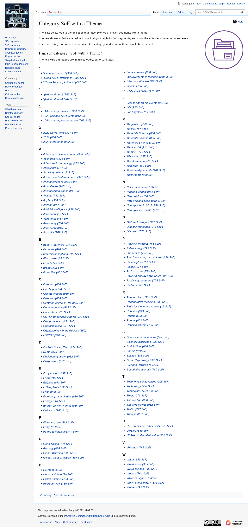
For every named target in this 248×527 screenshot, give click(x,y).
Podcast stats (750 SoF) (141, 271)
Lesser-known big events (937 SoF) (148, 102)
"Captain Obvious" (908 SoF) (61, 73)
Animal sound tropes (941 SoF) (62, 190)
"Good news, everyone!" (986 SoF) (64, 77)
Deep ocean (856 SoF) (57, 361)
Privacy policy (45, 522)
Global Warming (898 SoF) (59, 452)
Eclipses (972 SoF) (54, 382)
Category (45, 495)
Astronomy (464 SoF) (56, 218)
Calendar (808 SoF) (55, 284)
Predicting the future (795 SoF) (146, 280)
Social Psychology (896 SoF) (144, 360)
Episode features (64, 495)
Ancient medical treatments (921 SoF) (66, 177)
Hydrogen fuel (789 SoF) (58, 483)
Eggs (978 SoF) (53, 391)
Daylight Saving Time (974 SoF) (62, 347)
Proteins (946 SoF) (138, 285)
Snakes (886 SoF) (138, 355)
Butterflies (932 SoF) (56, 272)
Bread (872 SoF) (53, 267)
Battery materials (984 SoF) (60, 244)
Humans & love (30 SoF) (58, 474)
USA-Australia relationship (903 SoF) (149, 435)
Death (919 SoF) (53, 351)
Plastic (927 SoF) (137, 266)
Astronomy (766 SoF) (56, 223)
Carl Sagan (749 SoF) (56, 289)
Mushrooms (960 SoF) (140, 174)
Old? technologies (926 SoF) (144, 222)
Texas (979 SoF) (137, 395)
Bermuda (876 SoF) (55, 249)
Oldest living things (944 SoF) (145, 226)
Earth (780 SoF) (53, 377)
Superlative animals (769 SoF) (145, 369)
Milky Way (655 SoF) (139, 156)
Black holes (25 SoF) (56, 258)
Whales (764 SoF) (138, 473)
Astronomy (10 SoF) (55, 213)
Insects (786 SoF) (138, 85)
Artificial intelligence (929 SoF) (61, 209)
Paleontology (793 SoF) (141, 248)
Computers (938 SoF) (56, 312)
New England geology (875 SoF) (147, 200)
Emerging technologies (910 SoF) (63, 396)
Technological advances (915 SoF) (148, 381)
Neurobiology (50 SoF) (141, 196)
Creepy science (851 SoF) (59, 321)
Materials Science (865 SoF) (144, 137)
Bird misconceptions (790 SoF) (62, 253)
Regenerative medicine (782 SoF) (147, 301)
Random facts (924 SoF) (142, 297)
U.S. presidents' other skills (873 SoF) (150, 425)
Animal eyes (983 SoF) (57, 186)
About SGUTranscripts (66, 522)
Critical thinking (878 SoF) (59, 325)
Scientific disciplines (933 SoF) (145, 341)
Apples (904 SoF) (54, 200)
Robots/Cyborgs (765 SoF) (143, 324)
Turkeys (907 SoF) (138, 413)
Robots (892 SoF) (138, 320)
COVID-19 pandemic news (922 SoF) (66, 316)
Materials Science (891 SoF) (144, 142)
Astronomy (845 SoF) (56, 227)
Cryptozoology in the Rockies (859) (64, 330)
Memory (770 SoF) (138, 151)
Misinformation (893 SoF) (142, 161)
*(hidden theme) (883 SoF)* (60, 94)
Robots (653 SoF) (138, 315)
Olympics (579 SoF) (139, 231)
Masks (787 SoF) (137, 128)
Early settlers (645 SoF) (57, 373)
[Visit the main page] (17, 15)
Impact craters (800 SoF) (142, 72)
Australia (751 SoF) (55, 232)
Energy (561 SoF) (54, 400)
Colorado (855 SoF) (55, 298)
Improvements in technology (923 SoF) (151, 76)
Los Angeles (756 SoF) (141, 111)
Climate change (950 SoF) (59, 293)
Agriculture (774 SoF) (56, 167)
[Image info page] (224, 49)
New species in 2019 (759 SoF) (146, 205)
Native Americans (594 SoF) (144, 187)
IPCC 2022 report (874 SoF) (144, 90)
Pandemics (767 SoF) (140, 252)
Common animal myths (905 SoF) (64, 302)
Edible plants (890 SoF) (57, 387)
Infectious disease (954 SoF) (144, 81)
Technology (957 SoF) (140, 386)
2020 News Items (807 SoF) (60, 132)
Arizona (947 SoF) (54, 204)
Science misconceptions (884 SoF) (148, 337)
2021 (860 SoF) (53, 137)
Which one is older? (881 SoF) (145, 482)
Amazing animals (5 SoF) (58, 172)
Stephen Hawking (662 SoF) (144, 364)
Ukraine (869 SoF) (138, 430)
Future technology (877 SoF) (61, 431)
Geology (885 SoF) (55, 448)
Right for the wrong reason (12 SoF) (149, 306)
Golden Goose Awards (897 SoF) (63, 457)
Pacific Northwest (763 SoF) (144, 243)
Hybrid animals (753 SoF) (59, 478)
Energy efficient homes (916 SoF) (63, 405)
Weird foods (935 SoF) (141, 464)
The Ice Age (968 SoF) (141, 400)
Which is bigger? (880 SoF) (143, 477)
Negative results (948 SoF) (143, 191)
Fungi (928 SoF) (53, 426)
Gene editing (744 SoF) (57, 443)
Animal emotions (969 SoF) (60, 181)
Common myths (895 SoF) (59, 307)
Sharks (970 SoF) (137, 350)
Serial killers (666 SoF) (141, 346)
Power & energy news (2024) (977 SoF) (151, 275)
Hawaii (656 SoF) (54, 469)
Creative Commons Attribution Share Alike (88, 516)
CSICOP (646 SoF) (54, 335)
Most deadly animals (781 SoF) (146, 170)
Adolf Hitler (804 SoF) (56, 158)
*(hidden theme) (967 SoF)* (60, 99)
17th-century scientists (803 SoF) (63, 111)
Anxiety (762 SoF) (54, 195)
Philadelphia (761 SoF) (141, 262)
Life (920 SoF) (135, 107)
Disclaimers (87, 522)
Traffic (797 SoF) (137, 409)
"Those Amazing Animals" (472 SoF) (65, 82)
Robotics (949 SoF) (139, 311)
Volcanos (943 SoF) (139, 447)
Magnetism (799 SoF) (140, 124)
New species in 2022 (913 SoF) (146, 210)
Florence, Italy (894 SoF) (58, 422)
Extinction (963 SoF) (55, 410)
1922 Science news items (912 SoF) (65, 115)
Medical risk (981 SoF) (140, 147)
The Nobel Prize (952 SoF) (143, 404)
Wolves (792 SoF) (138, 487)
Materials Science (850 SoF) (144, 133)
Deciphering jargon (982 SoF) (61, 356)
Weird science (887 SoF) (142, 468)
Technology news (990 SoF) (144, 390)
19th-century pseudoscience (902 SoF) (67, 120)
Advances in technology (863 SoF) (64, 163)
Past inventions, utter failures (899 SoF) (151, 257)
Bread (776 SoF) (53, 263)
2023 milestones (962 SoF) (60, 141)
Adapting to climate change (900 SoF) (66, 154)
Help (240, 21)
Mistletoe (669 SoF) (139, 165)
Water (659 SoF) (137, 459)
